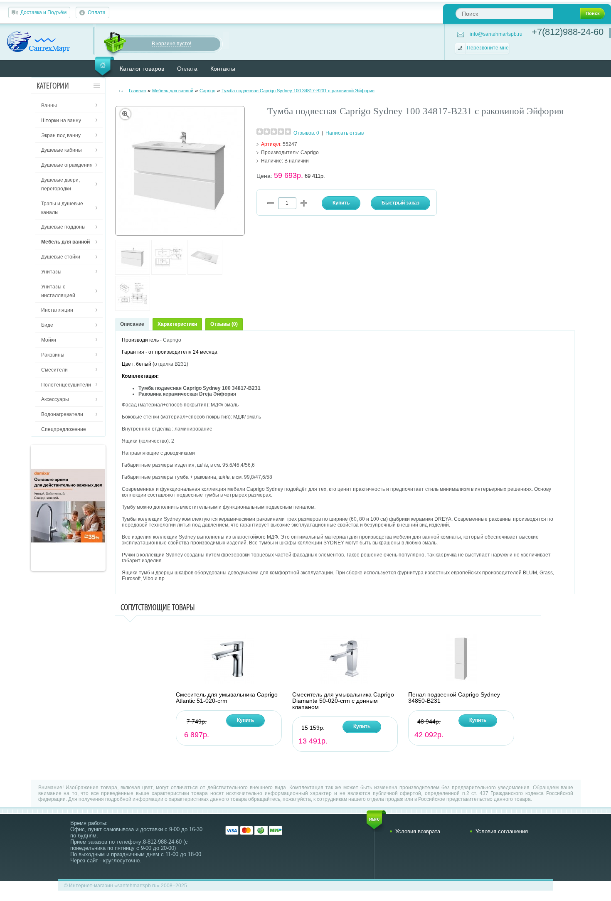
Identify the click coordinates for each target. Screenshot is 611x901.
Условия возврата (417, 831)
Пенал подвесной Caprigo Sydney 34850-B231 (454, 698)
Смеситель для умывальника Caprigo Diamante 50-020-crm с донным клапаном (343, 701)
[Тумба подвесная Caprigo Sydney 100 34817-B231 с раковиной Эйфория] (132, 273)
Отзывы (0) (224, 324)
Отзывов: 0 (306, 133)
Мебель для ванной (172, 90)
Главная (137, 90)
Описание (132, 324)
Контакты (222, 68)
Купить (245, 720)
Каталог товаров (142, 68)
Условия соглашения (501, 831)
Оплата (97, 12)
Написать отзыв (344, 133)
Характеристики (177, 324)
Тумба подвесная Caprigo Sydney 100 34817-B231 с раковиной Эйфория (298, 90)
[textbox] (504, 13)
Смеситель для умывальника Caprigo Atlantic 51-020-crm (227, 698)
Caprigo (207, 90)
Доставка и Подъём (43, 12)
